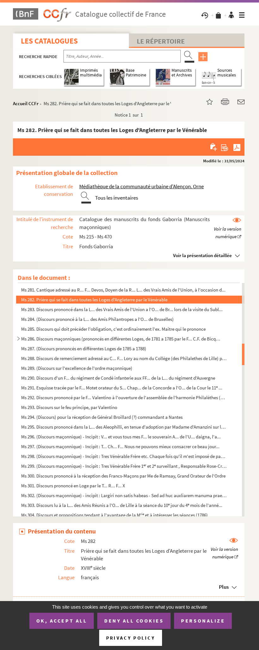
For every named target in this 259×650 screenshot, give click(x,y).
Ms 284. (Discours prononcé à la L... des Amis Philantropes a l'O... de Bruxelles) (97, 319)
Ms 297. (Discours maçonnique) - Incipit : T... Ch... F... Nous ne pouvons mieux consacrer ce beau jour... (120, 446)
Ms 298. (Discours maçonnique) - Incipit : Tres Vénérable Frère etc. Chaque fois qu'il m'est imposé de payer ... (124, 456)
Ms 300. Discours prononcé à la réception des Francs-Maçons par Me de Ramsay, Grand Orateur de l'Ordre (123, 476)
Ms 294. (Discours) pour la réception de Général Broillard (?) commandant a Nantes (102, 417)
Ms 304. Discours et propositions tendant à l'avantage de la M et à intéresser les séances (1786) (114, 515)
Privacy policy (130, 638)
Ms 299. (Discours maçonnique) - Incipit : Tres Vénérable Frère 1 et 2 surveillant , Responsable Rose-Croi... (124, 466)
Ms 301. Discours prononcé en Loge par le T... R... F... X (73, 486)
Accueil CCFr (26, 103)
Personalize (203, 620)
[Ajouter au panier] (214, 147)
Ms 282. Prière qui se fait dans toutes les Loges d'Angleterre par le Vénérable (94, 300)
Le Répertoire (161, 41)
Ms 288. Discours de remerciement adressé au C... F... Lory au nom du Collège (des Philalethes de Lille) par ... (124, 358)
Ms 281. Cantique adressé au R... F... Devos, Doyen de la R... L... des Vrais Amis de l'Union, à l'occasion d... (123, 290)
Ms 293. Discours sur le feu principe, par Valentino (69, 407)
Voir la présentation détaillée (202, 255)
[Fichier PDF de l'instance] (237, 147)
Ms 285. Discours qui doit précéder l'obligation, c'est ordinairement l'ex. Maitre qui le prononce (113, 329)
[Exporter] (224, 147)
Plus (224, 586)
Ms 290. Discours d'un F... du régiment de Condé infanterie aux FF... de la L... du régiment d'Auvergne (118, 378)
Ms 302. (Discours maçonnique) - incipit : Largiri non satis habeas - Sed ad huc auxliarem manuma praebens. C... (124, 495)
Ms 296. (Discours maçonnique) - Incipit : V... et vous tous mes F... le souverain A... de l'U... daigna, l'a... (121, 437)
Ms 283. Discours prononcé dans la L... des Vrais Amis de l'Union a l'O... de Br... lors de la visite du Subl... (122, 309)
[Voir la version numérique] (227, 228)
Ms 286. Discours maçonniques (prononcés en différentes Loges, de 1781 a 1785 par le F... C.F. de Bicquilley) (121, 339)
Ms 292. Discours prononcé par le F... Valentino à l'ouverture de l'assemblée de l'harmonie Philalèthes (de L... (124, 397)
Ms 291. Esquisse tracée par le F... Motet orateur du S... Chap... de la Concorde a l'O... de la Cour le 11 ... (121, 387)
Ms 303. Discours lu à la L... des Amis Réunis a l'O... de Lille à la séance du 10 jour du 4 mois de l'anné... (121, 505)
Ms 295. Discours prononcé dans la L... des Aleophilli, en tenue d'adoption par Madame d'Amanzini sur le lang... (124, 427)
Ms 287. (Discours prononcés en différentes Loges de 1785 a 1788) (83, 349)
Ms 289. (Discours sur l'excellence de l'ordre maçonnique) (76, 368)
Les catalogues (49, 41)
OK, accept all (61, 620)
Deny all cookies (134, 620)
